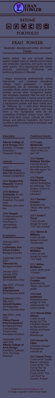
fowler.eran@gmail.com (33, 389)
